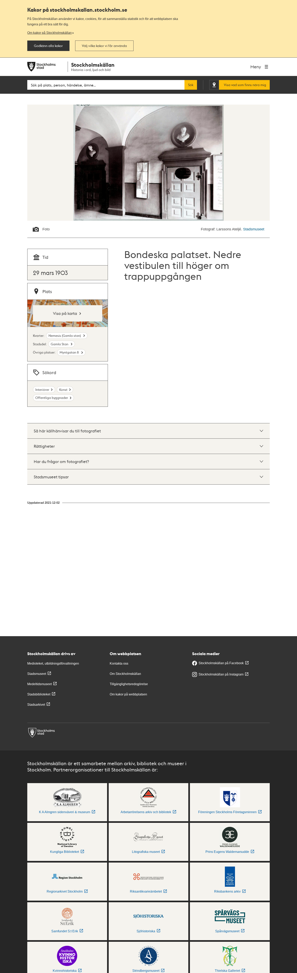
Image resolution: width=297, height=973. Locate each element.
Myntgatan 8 (70, 352)
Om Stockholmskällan (125, 673)
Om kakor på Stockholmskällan (49, 32)
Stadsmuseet (253, 229)
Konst (63, 389)
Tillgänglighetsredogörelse (129, 684)
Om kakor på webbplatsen (128, 694)
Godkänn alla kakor (48, 46)
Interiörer (42, 389)
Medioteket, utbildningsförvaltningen (53, 663)
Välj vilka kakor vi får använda (104, 46)
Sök (190, 85)
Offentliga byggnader (51, 397)
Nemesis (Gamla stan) (65, 335)
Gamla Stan (60, 344)
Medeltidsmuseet (39, 684)
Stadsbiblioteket (38, 694)
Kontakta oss (119, 663)
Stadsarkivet (36, 704)
